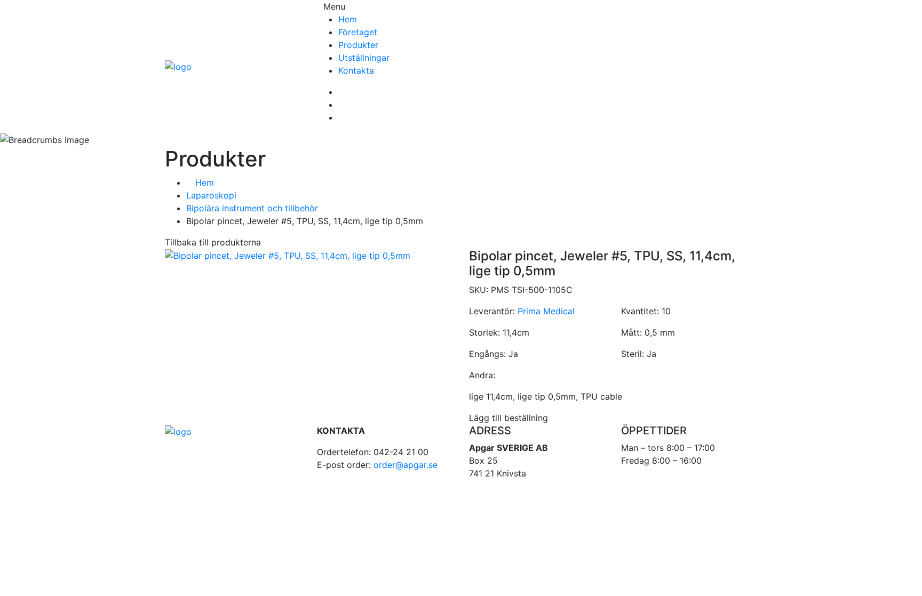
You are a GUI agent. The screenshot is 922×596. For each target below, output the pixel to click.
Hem (347, 19)
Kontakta (356, 70)
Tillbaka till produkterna (213, 242)
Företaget (357, 32)
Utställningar (364, 57)
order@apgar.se (405, 464)
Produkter (358, 44)
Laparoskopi (211, 195)
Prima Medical (546, 311)
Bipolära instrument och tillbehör (252, 208)
